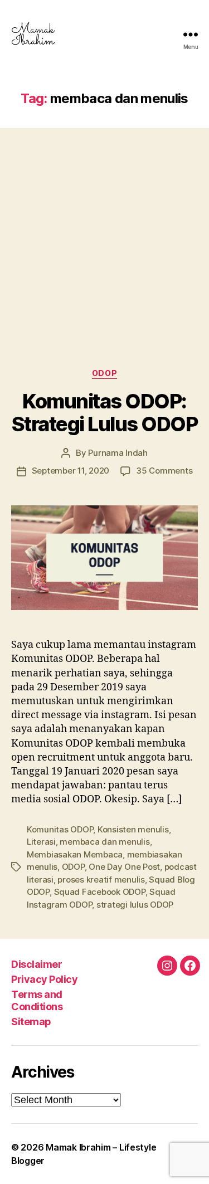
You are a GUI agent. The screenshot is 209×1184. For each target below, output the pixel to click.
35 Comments (164, 470)
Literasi (41, 841)
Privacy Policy (44, 979)
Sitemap (31, 1021)
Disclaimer (36, 964)
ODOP (104, 373)
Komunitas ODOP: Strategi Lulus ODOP (105, 412)
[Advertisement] (104, 237)
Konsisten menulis (133, 829)
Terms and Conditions (36, 1000)
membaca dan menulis (104, 841)
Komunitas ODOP (60, 829)
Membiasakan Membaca (75, 854)
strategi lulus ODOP (134, 904)
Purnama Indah (118, 452)
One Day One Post (124, 866)
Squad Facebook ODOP (99, 891)
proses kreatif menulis (100, 879)
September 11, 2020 (70, 470)
